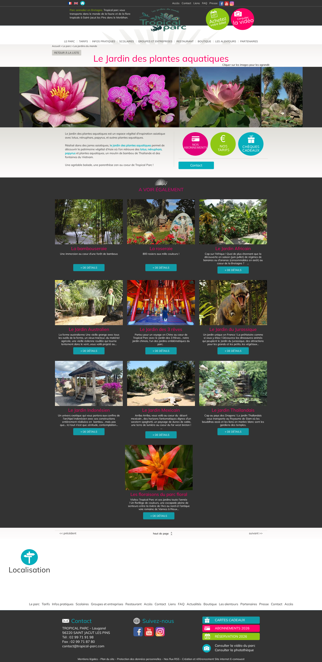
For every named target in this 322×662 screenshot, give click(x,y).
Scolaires (126, 41)
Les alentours (225, 41)
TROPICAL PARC (75, 628)
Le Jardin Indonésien (89, 410)
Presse (213, 3)
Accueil (56, 46)
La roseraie (161, 248)
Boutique (204, 41)
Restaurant (185, 41)
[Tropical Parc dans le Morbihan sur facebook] (221, 3)
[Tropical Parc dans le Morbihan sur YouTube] (226, 3)
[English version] (76, 3)
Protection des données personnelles (139, 659)
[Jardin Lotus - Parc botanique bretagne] (220, 97)
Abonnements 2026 (232, 628)
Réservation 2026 (231, 636)
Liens (196, 3)
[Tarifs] (223, 143)
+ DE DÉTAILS (88, 267)
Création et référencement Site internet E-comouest (213, 659)
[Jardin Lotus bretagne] (60, 97)
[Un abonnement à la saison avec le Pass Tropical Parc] (196, 143)
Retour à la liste (66, 52)
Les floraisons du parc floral (158, 494)
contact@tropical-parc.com (83, 646)
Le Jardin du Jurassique (233, 329)
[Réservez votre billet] (218, 18)
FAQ (204, 3)
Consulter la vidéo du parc (235, 645)
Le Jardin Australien (89, 329)
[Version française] (70, 3)
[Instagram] (232, 3)
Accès (148, 604)
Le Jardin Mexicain (161, 410)
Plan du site (107, 659)
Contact (196, 165)
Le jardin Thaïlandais (233, 410)
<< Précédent (67, 533)
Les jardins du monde (85, 46)
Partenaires (249, 41)
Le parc (69, 41)
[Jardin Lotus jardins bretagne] (284, 97)
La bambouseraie (89, 248)
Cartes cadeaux (230, 620)
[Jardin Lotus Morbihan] (140, 97)
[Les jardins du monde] (82, 3)
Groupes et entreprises (155, 41)
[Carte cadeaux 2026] (250, 143)
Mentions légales (88, 659)
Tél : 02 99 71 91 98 (78, 637)
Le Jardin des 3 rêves (161, 329)
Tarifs (83, 41)
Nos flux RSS (171, 659)
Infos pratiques (103, 41)
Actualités (194, 604)
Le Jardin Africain (233, 248)
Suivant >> (256, 533)
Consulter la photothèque (234, 650)
